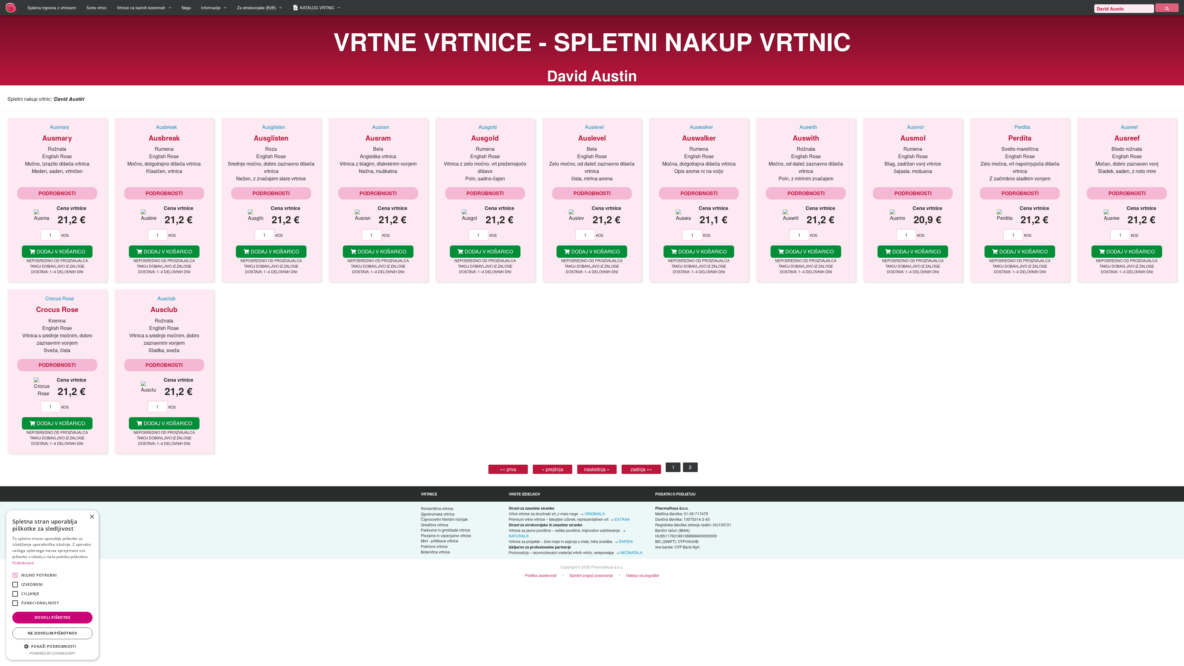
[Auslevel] (592, 127)
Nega (186, 7)
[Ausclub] (164, 298)
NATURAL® (519, 535)
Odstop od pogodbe (642, 575)
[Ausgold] (485, 127)
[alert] (52, 585)
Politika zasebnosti (541, 575)
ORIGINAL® (595, 513)
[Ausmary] (57, 127)
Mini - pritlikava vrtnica (439, 540)
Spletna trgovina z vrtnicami (51, 7)
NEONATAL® (631, 552)
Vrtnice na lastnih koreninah (141, 7)
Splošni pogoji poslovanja (591, 575)
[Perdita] (1020, 127)
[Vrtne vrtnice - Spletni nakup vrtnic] (1167, 7)
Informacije (210, 7)
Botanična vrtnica (435, 551)
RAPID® (626, 541)
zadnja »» (641, 469)
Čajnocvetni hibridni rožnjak (444, 519)
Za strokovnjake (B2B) (256, 7)
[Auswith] (806, 127)
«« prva (508, 469)
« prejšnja (552, 469)
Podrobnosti (57, 193)
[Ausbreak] (164, 127)
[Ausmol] (913, 127)
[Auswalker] (699, 127)
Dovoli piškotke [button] (52, 617)
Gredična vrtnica (434, 524)
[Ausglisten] (271, 127)
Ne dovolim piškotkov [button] (52, 633)
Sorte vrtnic (96, 7)
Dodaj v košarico (60, 251)
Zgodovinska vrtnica (437, 513)
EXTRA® (622, 519)
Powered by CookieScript (53, 653)
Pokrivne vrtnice (434, 546)
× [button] (91, 517)
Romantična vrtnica (437, 508)
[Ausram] (378, 127)
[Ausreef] (1127, 127)
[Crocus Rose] (57, 298)
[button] (52, 646)
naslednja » (597, 469)
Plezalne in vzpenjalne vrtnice (446, 535)
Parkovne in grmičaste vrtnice (445, 529)
